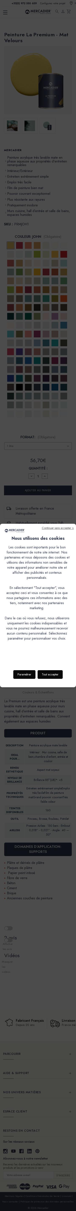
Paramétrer (24, 674)
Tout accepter (50, 674)
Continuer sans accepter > (58, 528)
